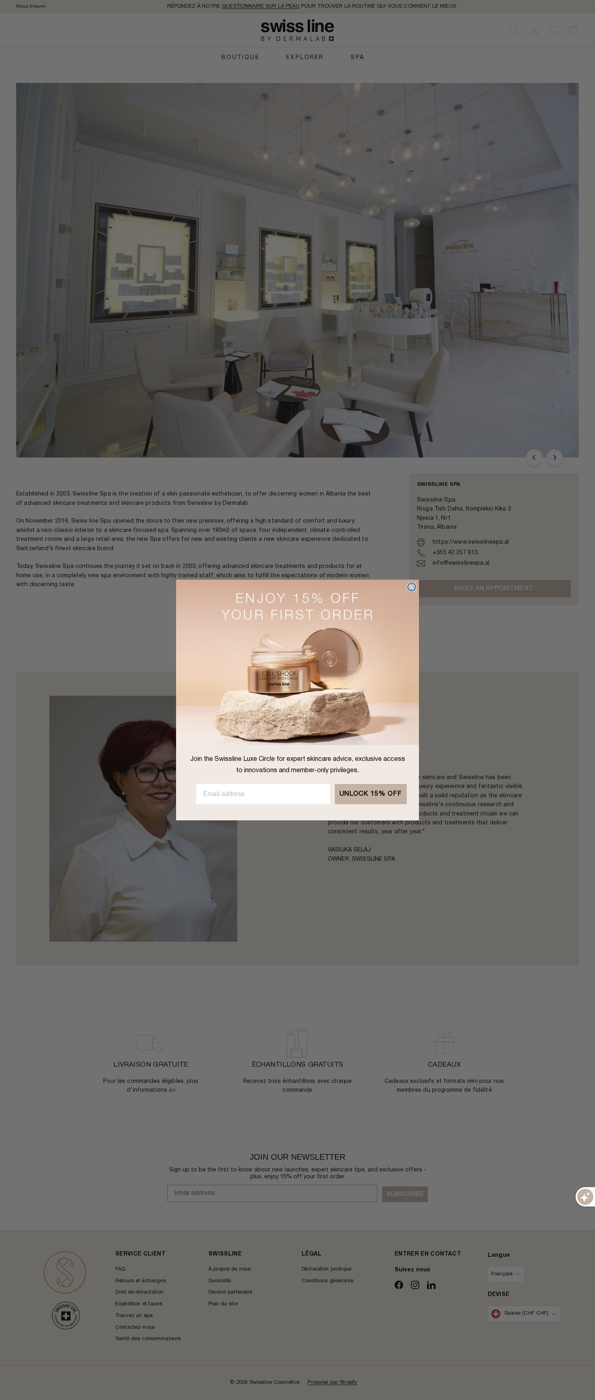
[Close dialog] (412, 587)
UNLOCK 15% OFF (371, 794)
